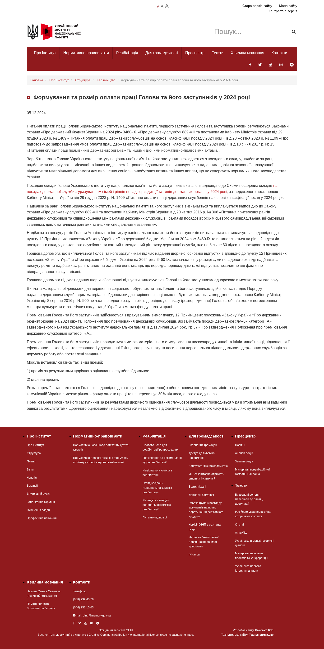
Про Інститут (45, 53)
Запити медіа (244, 461)
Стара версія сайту (257, 6)
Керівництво (106, 80)
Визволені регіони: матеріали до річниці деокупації (249, 499)
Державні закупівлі (201, 495)
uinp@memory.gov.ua (97, 615)
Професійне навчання (42, 518)
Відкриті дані (197, 486)
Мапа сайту (288, 6)
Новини (240, 445)
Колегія (32, 477)
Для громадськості (161, 53)
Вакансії (32, 485)
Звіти (30, 469)
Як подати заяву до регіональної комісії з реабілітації (157, 505)
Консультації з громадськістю (208, 466)
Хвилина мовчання (247, 53)
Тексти (217, 53)
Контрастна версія (283, 11)
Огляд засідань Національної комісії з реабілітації (157, 487)
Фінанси (194, 554)
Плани (31, 461)
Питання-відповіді (155, 517)
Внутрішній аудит (39, 493)
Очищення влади (38, 510)
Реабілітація (127, 53)
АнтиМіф (241, 532)
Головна (36, 80)
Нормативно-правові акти (86, 53)
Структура (83, 80)
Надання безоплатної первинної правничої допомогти (203, 542)
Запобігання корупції (41, 502)
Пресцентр (194, 53)
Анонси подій (244, 453)
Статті (239, 524)
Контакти (279, 53)
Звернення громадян (203, 445)
